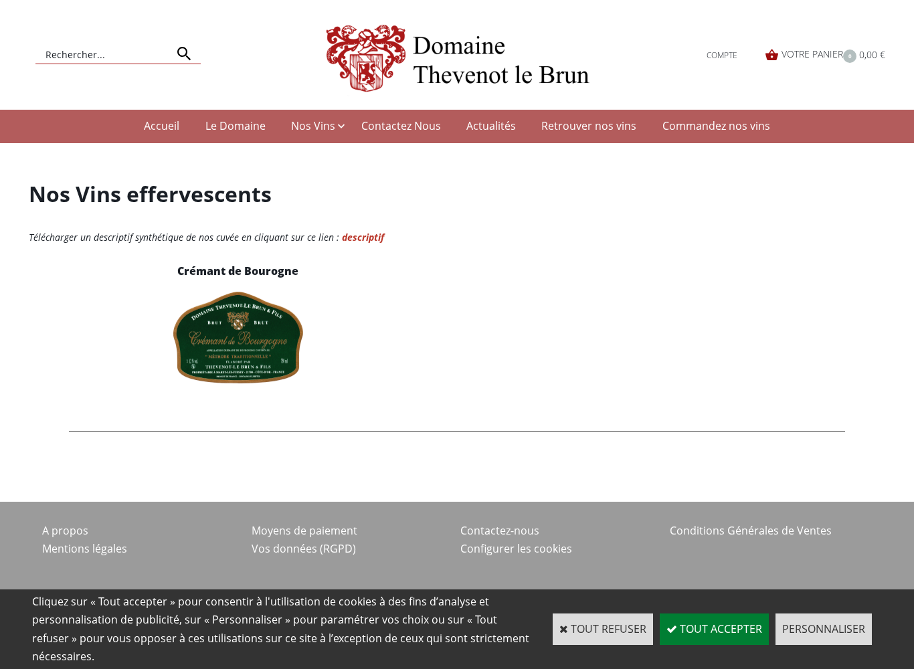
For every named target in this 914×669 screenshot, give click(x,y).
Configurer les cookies (516, 548)
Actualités (491, 125)
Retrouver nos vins (588, 125)
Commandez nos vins (716, 125)
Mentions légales (84, 548)
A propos (65, 530)
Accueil (161, 125)
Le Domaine (235, 125)
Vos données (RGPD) (304, 548)
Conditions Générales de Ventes (751, 530)
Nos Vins (313, 125)
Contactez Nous (401, 125)
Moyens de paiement (304, 530)
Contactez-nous (499, 530)
